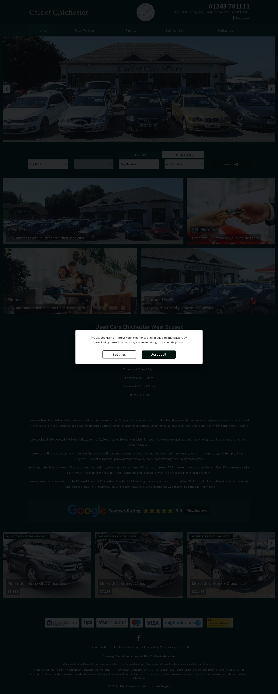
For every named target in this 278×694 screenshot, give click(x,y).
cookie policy (174, 342)
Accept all (158, 354)
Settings (119, 354)
